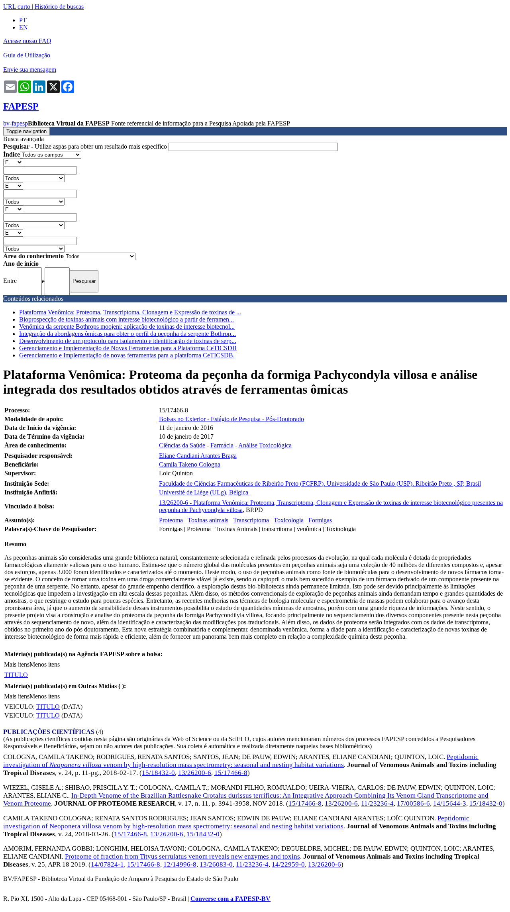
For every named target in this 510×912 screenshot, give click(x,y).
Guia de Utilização (26, 55)
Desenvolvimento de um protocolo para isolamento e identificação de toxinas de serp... (127, 340)
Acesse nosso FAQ (27, 40)
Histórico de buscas (59, 6)
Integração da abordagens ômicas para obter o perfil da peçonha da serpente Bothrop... (127, 333)
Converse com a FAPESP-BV (230, 898)
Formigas (320, 520)
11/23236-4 (377, 803)
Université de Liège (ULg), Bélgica (204, 492)
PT (23, 20)
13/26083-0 (216, 864)
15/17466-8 (230, 773)
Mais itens (16, 664)
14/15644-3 (449, 803)
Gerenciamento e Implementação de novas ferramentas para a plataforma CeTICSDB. (127, 355)
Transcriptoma (251, 520)
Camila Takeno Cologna (189, 464)
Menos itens (44, 664)
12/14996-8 (179, 864)
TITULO (16, 674)
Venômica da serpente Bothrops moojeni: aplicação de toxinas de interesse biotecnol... (127, 326)
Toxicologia (289, 520)
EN (23, 27)
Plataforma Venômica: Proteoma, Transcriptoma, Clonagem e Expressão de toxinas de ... (130, 312)
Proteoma (171, 520)
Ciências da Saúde (182, 445)
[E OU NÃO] (13, 162)
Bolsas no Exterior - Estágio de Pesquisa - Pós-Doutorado (231, 419)
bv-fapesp (15, 123)
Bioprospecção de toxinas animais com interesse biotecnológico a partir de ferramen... (126, 319)
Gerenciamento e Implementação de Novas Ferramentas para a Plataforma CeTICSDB (128, 348)
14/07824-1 (107, 864)
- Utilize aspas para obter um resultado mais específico (86, 146)
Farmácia (221, 445)
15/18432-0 (158, 773)
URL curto (16, 6)
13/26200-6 (194, 773)
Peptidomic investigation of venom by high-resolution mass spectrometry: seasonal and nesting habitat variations (241, 761)
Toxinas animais (208, 520)
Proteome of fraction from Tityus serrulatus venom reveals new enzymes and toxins (182, 856)
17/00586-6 (413, 803)
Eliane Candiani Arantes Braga (198, 455)
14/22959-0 (288, 864)
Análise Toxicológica (265, 445)
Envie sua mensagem (29, 69)
